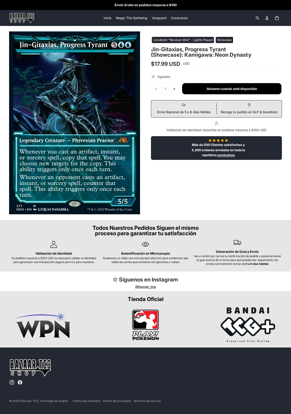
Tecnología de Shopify (54, 401)
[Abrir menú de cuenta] (267, 18)
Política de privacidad (117, 401)
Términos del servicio (147, 401)
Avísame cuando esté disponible (232, 89)
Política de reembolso (86, 401)
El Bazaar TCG (29, 401)
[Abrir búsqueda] (257, 18)
